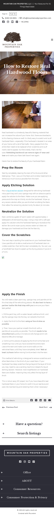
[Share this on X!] (36, 400)
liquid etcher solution (15, 191)
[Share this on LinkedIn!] (40, 400)
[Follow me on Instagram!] (8, 22)
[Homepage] (12, 39)
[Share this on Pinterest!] (45, 400)
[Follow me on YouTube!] (12, 22)
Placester (32, 513)
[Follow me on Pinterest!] (17, 22)
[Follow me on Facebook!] (3, 22)
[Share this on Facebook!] (31, 400)
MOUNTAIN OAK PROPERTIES (27, 453)
